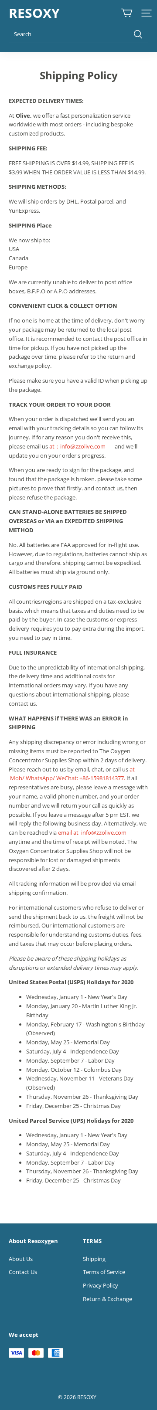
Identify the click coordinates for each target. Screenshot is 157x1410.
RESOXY (34, 12)
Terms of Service (104, 1272)
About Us (21, 1259)
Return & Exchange (107, 1299)
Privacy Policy (100, 1285)
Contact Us (23, 1272)
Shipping (94, 1259)
